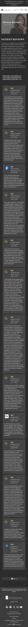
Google (17, 92)
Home (5, 24)
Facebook (18, 170)
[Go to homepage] (5, 10)
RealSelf (17, 419)
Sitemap (14, 618)
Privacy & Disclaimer (14, 616)
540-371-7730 (16, 10)
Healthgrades (19, 550)
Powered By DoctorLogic (14, 624)
